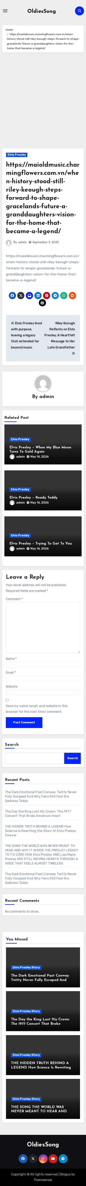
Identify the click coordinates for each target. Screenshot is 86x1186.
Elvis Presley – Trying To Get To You (40, 544)
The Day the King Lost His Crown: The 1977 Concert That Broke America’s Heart (40, 1024)
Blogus (65, 1174)
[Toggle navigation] (5, 10)
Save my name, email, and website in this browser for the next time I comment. (37, 708)
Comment (14, 599)
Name (11, 659)
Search (12, 745)
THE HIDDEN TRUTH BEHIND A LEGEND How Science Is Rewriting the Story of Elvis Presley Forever (40, 831)
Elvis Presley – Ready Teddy (33, 498)
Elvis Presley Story (26, 967)
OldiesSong (41, 11)
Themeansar (42, 1180)
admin (22, 242)
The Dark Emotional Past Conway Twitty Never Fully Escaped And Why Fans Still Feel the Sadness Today (41, 796)
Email (11, 672)
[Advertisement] (44, 110)
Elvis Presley (17, 154)
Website (12, 686)
